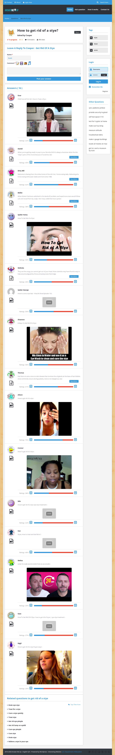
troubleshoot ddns (96, 135)
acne (78, 704)
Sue (19, 531)
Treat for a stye (14, 709)
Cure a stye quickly (16, 713)
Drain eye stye (14, 705)
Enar (19, 95)
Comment (11, 63)
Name (10, 55)
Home (70, 9)
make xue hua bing (96, 126)
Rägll (19, 643)
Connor (20, 448)
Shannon (21, 320)
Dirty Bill (21, 171)
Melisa (20, 560)
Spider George (23, 290)
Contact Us (105, 9)
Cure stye (12, 733)
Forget (104, 75)
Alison (20, 395)
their (75, 704)
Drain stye (12, 737)
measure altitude (95, 130)
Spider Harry (23, 215)
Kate (19, 614)
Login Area (28, 2)
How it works (93, 9)
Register (105, 91)
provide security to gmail (98, 112)
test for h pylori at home (98, 121)
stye (72, 704)
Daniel (20, 149)
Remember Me (97, 87)
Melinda (21, 268)
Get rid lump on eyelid (17, 725)
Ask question (80, 9)
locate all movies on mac (98, 144)
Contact (9, 2)
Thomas (21, 373)
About (18, 2)
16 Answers (31, 40)
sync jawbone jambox (97, 108)
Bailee (20, 193)
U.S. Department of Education (72, 752)
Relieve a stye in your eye (18, 741)
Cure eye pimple (15, 729)
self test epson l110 (96, 117)
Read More (74, 157)
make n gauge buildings (98, 139)
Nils (19, 501)
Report (77, 32)
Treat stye (12, 717)
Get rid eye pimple (16, 721)
